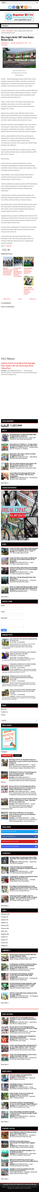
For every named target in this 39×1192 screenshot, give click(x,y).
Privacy (3, 715)
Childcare (4, 914)
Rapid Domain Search (25, 1188)
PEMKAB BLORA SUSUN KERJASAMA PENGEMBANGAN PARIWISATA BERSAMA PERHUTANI (21, 677)
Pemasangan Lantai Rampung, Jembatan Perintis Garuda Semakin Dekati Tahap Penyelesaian (21, 975)
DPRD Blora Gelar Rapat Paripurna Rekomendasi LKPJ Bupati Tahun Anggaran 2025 (22, 1143)
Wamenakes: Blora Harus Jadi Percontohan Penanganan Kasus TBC (22, 454)
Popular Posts (7, 755)
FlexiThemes (11, 1187)
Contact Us (4, 712)
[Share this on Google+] (10, 246)
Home (3, 31)
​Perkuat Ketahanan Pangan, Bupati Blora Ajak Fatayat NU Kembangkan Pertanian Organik (23, 984)
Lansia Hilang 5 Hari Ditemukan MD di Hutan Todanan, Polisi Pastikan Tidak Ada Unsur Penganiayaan (22, 474)
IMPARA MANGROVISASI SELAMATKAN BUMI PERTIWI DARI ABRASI (8, 271)
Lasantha (28, 1187)
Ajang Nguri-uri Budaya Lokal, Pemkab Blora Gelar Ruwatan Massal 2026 (23, 1036)
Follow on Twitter (9, 831)
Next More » (5, 483)
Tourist (3, 942)
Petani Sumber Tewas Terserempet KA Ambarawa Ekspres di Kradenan (21, 1094)
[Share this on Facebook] (6, 246)
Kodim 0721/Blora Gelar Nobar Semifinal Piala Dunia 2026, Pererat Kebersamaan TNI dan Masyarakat (23, 559)
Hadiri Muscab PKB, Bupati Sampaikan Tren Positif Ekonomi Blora (22, 1151)
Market (3, 922)
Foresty (3, 917)
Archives (17, 755)
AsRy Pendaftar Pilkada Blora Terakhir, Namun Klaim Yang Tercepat (23, 653)
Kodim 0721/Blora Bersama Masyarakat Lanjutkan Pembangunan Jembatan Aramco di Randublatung (23, 868)
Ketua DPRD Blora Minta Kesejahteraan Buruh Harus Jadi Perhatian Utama (23, 1132)
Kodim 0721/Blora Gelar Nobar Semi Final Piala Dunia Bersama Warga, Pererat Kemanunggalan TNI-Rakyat (23, 569)
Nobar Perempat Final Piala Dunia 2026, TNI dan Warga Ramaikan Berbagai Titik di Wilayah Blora (24, 587)
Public (3, 931)
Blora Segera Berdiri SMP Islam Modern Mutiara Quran (17, 38)
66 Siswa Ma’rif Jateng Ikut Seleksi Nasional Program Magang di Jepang (23, 955)
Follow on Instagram (10, 846)
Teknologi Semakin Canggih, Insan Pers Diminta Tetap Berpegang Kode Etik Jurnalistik (23, 896)
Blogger (34, 1184)
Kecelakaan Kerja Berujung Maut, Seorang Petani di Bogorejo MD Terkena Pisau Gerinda (23, 887)
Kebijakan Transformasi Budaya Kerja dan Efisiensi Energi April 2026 (22, 1169)
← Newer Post (6, 299)
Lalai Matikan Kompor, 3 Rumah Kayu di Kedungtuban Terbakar (21, 1084)
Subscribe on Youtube (10, 841)
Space (3, 940)
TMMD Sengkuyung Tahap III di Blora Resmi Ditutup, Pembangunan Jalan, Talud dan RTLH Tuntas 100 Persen (23, 800)
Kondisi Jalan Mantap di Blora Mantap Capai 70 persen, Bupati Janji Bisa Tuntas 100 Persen (23, 1046)
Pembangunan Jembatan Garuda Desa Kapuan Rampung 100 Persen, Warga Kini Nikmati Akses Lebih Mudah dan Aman (23, 965)
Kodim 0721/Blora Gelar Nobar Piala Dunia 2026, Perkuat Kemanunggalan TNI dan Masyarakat (24, 549)
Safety (3, 937)
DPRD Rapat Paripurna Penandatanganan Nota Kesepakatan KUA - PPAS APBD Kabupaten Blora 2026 (22, 773)
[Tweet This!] (8, 246)
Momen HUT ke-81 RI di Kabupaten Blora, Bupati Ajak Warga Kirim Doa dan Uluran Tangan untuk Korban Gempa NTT (22, 787)
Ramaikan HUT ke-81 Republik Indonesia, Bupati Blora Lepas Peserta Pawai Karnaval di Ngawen (23, 761)
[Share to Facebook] (9, 250)
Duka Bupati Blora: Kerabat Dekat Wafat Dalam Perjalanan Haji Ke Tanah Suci (23, 435)
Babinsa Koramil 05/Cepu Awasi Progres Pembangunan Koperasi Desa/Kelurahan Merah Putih (24, 1161)
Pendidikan (10, 31)
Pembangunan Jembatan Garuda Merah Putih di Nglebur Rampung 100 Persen (24, 877)
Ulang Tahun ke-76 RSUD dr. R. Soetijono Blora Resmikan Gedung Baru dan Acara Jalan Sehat (23, 445)
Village (3, 945)
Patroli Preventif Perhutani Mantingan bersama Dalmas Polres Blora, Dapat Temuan (23, 691)
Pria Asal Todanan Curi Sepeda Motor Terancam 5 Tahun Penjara (21, 1075)
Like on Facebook (8, 836)
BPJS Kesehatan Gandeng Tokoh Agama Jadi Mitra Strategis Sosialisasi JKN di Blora (23, 464)
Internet (3, 920)
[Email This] (3, 250)
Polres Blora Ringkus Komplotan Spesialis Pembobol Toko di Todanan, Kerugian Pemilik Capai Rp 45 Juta (23, 1113)
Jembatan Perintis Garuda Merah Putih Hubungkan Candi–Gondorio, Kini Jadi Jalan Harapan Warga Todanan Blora (18, 365)
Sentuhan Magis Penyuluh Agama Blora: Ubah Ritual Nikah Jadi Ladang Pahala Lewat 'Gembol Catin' (23, 859)
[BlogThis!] (5, 250)
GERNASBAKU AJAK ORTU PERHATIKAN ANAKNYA (28, 271)
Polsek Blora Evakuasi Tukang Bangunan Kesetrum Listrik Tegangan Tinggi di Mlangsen (23, 1103)
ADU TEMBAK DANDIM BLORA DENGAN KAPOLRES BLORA (29, 291)
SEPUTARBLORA (18, 1184)
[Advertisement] (19, 398)
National (3, 925)
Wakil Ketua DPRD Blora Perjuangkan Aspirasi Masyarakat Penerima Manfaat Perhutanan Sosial (22, 814)
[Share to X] (7, 250)
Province (3, 928)
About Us (4, 709)
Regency (3, 934)
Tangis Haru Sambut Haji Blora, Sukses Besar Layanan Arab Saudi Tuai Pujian (23, 1055)
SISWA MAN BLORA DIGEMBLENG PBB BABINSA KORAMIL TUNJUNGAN (17, 272)
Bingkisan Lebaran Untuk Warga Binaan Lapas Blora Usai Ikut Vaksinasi (23, 665)
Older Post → (33, 299)
